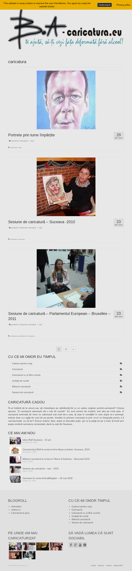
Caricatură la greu (20, 513)
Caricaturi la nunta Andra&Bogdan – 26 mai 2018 (47, 478)
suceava (21, 239)
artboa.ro (16, 509)
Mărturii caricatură (21, 386)
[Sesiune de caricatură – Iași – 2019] (28, 546)
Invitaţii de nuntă (20, 380)
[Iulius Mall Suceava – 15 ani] (15, 546)
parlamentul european (26, 336)
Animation (16, 506)
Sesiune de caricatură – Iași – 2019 (41, 468)
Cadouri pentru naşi (22, 363)
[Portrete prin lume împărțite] (66, 100)
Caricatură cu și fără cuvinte (26, 375)
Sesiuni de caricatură (27, 228)
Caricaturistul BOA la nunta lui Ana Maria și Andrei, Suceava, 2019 (56, 449)
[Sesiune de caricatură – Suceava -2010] (66, 187)
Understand (104, 5)
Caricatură (23, 141)
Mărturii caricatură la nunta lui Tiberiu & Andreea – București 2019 (56, 459)
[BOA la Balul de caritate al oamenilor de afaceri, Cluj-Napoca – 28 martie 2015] (42, 546)
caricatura (13, 147)
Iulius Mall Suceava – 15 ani (37, 440)
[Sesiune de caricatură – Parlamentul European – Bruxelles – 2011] (66, 278)
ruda (20, 147)
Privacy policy (123, 5)
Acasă (93, 565)
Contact (109, 565)
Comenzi (101, 565)
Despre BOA (118, 565)
